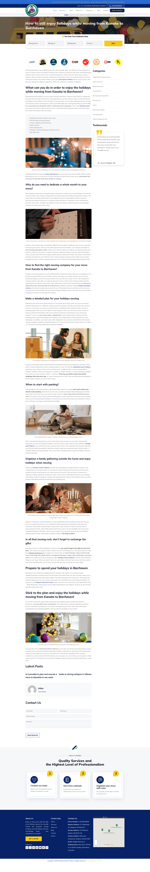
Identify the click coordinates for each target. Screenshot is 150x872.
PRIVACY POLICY (98, 861)
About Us (79, 10)
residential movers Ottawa (81, 367)
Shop (71, 10)
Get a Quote (33, 839)
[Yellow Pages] (118, 62)
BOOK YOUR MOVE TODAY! (96, 6)
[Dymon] (32, 62)
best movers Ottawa (66, 79)
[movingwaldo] (85, 62)
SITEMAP (89, 861)
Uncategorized (97, 114)
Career (53, 836)
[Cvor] (107, 62)
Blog (98, 10)
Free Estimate (117, 10)
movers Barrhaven (51, 174)
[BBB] (64, 62)
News (95, 105)
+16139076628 (116, 6)
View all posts (42, 691)
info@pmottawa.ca (78, 842)
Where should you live (100, 119)
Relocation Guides (99, 110)
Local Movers (97, 91)
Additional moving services (101, 77)
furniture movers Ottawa (41, 467)
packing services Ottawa (66, 557)
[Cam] (75, 62)
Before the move (98, 86)
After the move (97, 82)
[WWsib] (53, 62)
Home (55, 10)
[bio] (96, 62)
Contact (105, 10)
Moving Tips (97, 100)
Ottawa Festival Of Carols (44, 582)
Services (62, 10)
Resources (89, 10)
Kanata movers (85, 106)
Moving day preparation (101, 96)
